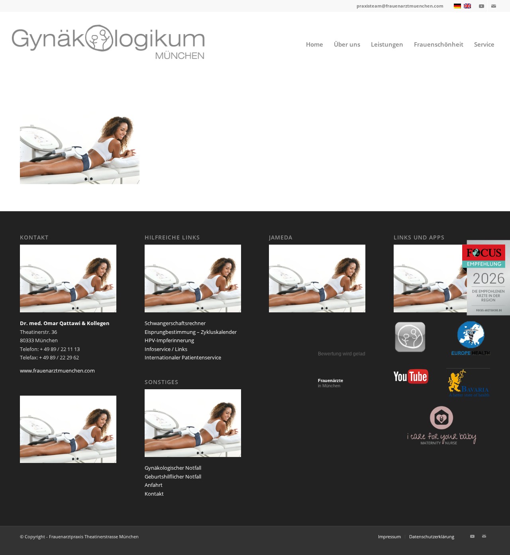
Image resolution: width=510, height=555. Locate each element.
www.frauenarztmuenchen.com (57, 370)
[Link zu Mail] (494, 6)
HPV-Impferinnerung (169, 340)
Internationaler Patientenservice (183, 357)
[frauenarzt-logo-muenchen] (118, 44)
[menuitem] (314, 44)
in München (330, 383)
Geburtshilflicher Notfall (173, 476)
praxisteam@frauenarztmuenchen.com (400, 6)
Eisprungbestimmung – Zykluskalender (191, 331)
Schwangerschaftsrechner (175, 323)
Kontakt (154, 493)
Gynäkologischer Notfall (173, 467)
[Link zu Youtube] (481, 6)
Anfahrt (154, 484)
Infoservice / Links (166, 349)
